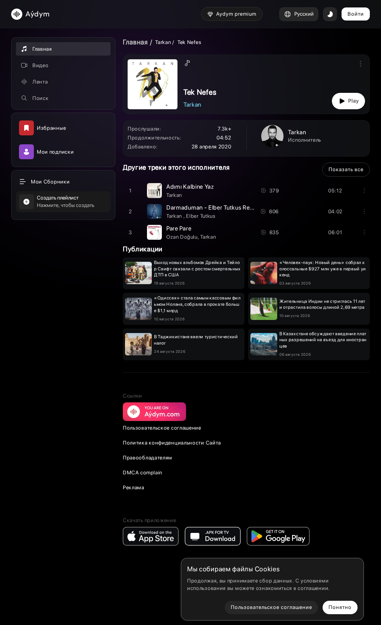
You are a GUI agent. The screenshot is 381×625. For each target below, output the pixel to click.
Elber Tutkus (200, 216)
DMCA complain (142, 472)
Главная (135, 42)
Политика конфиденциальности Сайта (172, 443)
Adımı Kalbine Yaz (190, 186)
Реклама (133, 487)
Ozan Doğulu (182, 237)
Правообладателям (147, 458)
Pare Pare (178, 228)
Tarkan (163, 42)
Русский (304, 14)
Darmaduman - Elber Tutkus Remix (213, 207)
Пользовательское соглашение (162, 428)
